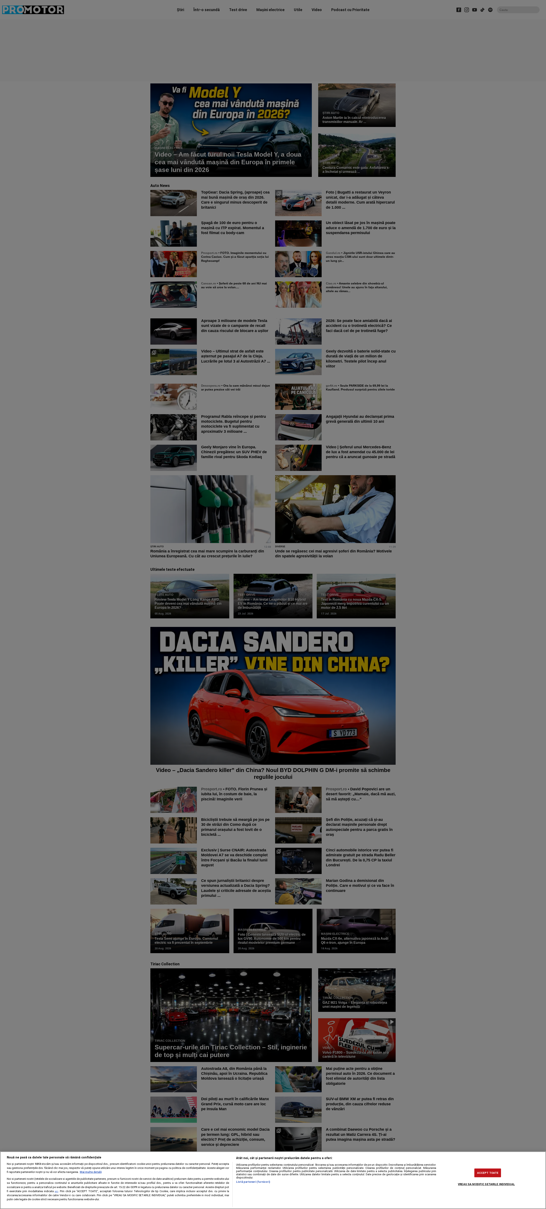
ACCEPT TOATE (488, 1172)
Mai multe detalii (91, 1172)
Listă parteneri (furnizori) (253, 1181)
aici (56, 1191)
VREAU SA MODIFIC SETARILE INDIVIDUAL (486, 1184)
